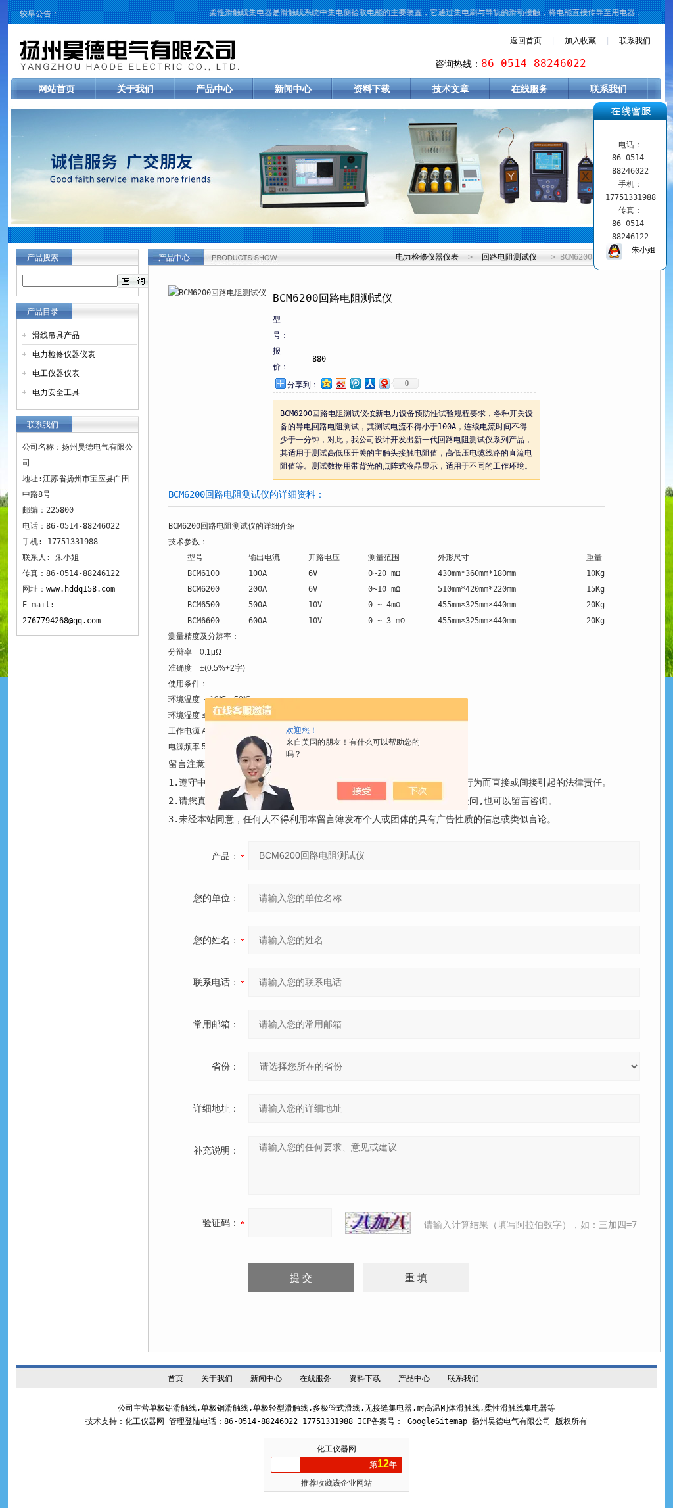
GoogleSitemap (437, 1421)
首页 (175, 1378)
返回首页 (526, 40)
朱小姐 (638, 249)
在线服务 (529, 88)
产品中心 (214, 88)
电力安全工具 (56, 392)
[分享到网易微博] (384, 383)
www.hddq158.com (80, 589)
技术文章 (450, 88)
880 (319, 359)
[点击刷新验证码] (378, 1223)
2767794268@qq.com (61, 620)
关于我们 (135, 88)
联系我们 (635, 40)
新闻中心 (293, 88)
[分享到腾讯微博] (355, 383)
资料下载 (372, 88)
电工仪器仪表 (56, 373)
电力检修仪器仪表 (63, 354)
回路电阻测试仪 (509, 257)
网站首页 (56, 88)
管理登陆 (184, 1421)
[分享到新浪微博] (340, 383)
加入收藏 (580, 40)
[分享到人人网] (369, 383)
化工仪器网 (336, 1448)
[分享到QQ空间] (326, 383)
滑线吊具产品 (56, 335)
